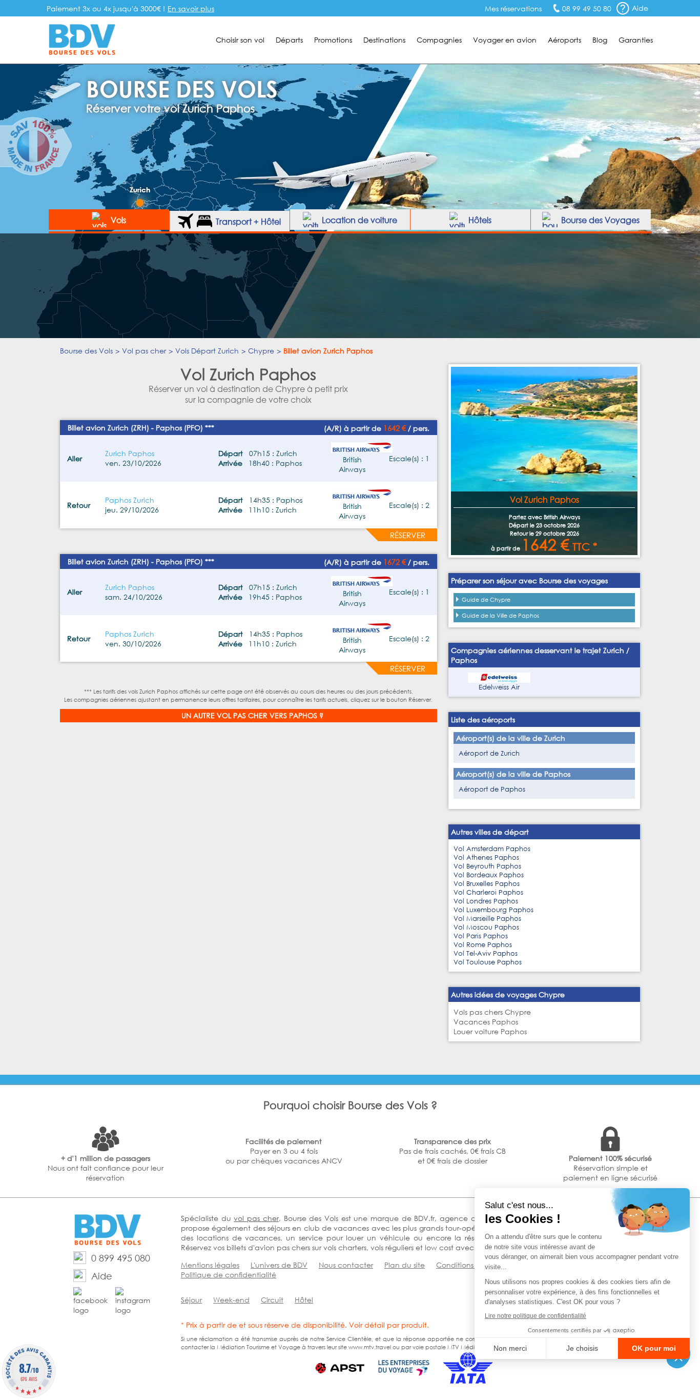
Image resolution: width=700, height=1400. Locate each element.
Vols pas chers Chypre (492, 1012)
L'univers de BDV (279, 1265)
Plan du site (404, 1265)
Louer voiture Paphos (490, 1031)
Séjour (191, 1300)
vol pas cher (256, 1218)
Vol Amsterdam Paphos (492, 848)
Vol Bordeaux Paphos (489, 875)
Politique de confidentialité (228, 1274)
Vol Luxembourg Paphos (493, 909)
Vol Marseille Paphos (487, 918)
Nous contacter (346, 1265)
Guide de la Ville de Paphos (500, 616)
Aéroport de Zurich (489, 753)
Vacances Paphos (486, 1022)
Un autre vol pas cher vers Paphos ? (252, 715)
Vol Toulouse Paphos (488, 962)
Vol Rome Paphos (483, 944)
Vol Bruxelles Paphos (487, 883)
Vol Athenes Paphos (486, 857)
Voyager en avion (505, 40)
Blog (599, 40)
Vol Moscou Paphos (486, 927)
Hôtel (304, 1300)
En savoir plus (191, 8)
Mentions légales (210, 1265)
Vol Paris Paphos (481, 936)
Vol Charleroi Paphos (488, 892)
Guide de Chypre (486, 600)
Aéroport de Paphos (492, 789)
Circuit (272, 1300)
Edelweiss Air (499, 687)
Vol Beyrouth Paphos (487, 866)
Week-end (231, 1300)
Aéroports (564, 40)
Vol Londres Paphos (486, 901)
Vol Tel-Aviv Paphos (486, 953)
